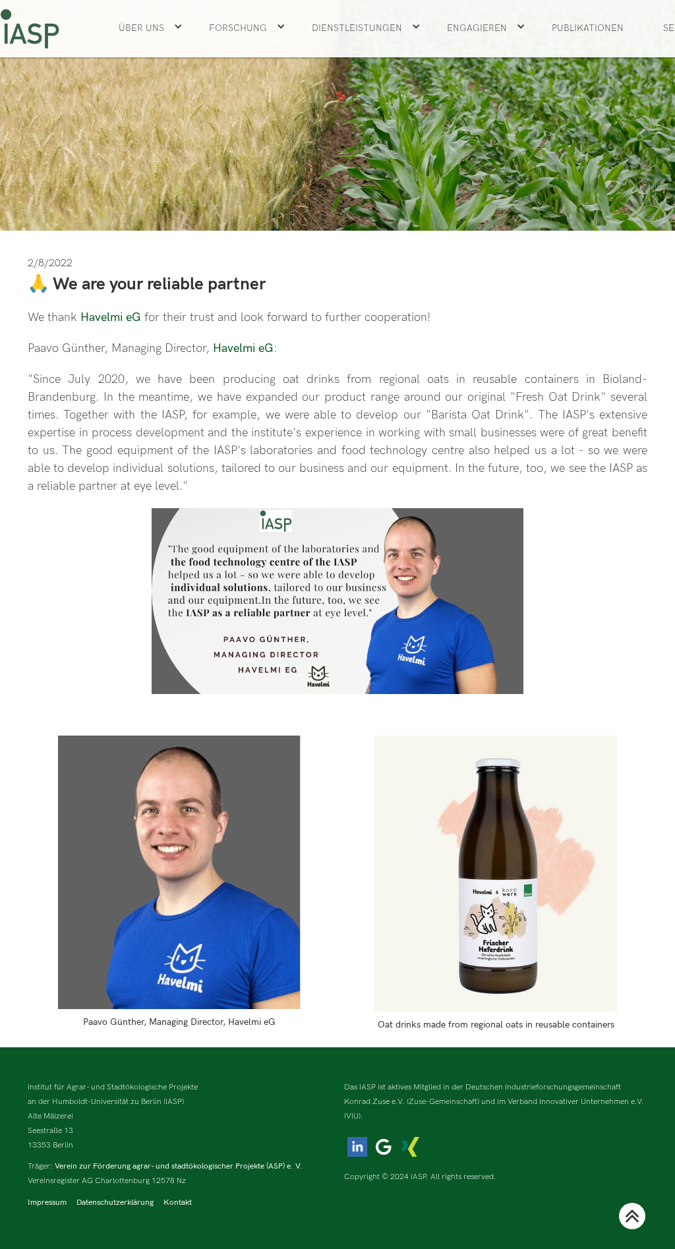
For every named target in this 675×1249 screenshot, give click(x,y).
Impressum (47, 1202)
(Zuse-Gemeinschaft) (443, 1102)
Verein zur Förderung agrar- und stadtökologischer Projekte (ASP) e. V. (179, 1166)
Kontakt (177, 1202)
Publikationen (588, 28)
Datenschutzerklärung (115, 1202)
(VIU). (353, 1116)
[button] (150, 28)
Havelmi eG (112, 317)
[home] (29, 29)
